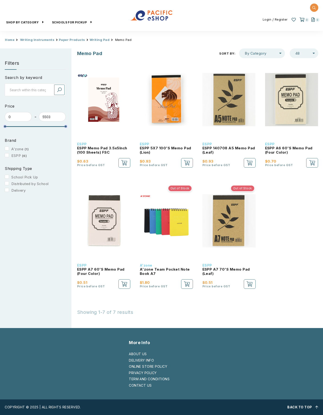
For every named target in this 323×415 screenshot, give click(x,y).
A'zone (17, 149)
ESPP (16, 155)
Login (267, 19)
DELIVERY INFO (141, 360)
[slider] (5, 126)
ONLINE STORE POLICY (148, 366)
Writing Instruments (37, 40)
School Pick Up (24, 177)
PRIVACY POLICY (143, 373)
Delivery (18, 190)
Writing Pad (99, 40)
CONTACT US (140, 385)
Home (9, 40)
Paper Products (72, 40)
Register (281, 19)
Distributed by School (29, 184)
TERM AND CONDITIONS (149, 379)
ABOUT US (138, 354)
